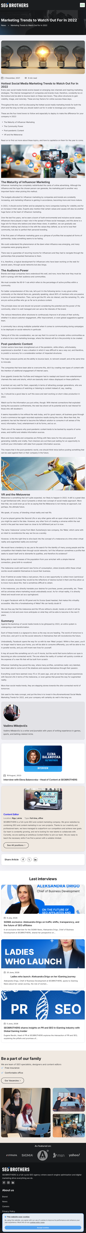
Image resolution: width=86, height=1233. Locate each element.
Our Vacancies (12, 1080)
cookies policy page (37, 1222)
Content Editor (11, 814)
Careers (5, 1206)
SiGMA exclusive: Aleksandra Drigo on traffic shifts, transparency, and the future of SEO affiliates (41, 924)
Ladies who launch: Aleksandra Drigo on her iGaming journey (43, 976)
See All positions (15, 845)
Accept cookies (43, 1228)
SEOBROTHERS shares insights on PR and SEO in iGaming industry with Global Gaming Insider (42, 1029)
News (4, 1201)
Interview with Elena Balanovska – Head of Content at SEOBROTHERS (40, 779)
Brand (5, 1197)
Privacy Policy (8, 1211)
